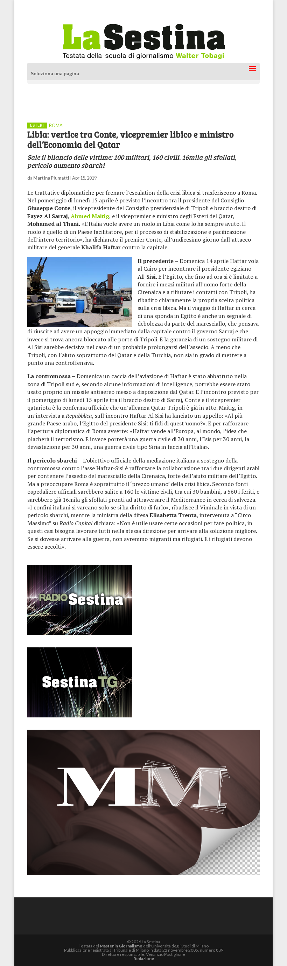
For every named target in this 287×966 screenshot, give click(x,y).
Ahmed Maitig (90, 216)
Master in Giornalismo (121, 945)
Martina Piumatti (51, 178)
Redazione (143, 958)
